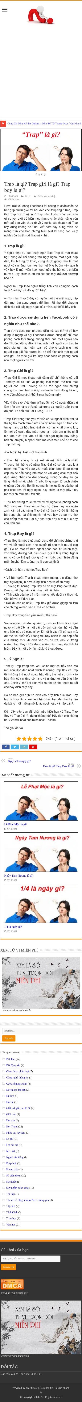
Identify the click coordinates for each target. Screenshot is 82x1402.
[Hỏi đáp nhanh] (41, 14)
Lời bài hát (12, 1145)
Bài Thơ (10, 1059)
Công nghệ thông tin (17, 1077)
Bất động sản (13, 1065)
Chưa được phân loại (17, 1071)
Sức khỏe (11, 1181)
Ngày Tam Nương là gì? (19, 875)
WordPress (31, 1387)
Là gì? (28, 196)
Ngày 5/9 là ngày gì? (19, 760)
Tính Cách (12, 1212)
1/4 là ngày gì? (13, 927)
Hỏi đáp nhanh (61, 1387)
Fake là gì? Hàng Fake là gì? (58, 765)
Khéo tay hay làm (15, 1132)
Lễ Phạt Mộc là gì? (15, 824)
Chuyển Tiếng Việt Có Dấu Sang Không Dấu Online (35, 123)
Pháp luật (11, 1163)
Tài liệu (10, 1194)
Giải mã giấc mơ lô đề (18, 1108)
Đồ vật (10, 1102)
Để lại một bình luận (47, 196)
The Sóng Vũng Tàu (30, 1374)
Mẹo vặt (10, 1151)
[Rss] (40, 1392)
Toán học (11, 1218)
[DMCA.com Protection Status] (12, 1284)
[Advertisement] (41, 69)
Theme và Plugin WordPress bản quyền (27, 1200)
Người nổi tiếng (14, 1157)
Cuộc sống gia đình (16, 1083)
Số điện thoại (13, 1175)
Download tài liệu (16, 1089)
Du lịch (10, 1096)
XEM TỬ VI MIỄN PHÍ (14, 1293)
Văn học (10, 1224)
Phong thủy (12, 1169)
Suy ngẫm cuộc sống (17, 1187)
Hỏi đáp (10, 1120)
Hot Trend (12, 1126)
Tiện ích (10, 1206)
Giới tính (11, 1114)
